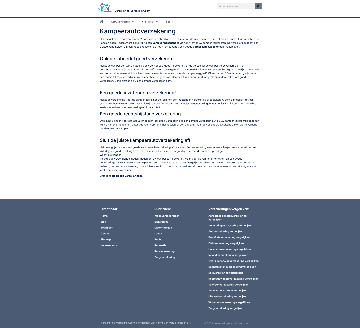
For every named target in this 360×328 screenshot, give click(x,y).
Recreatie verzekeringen (127, 175)
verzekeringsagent (164, 42)
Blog (168, 22)
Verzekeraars (148, 22)
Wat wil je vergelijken (120, 22)
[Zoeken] (258, 6)
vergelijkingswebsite (206, 46)
